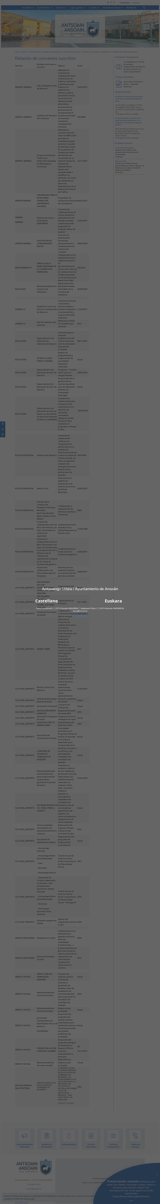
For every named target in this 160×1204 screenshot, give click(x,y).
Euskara (113, 601)
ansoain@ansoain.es (80, 614)
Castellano (46, 601)
